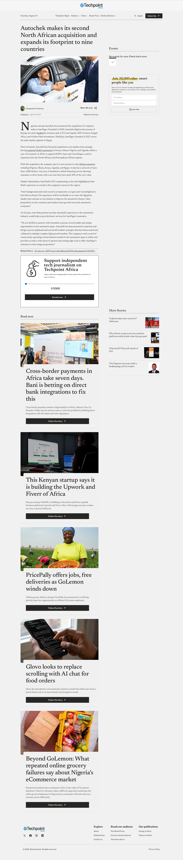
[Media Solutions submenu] (115, 15)
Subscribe (152, 16)
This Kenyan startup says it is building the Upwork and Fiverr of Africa (60, 487)
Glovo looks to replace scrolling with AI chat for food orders (57, 674)
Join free (135, 109)
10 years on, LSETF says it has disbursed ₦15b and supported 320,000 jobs (65, 251)
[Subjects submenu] (79, 15)
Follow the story (55, 421)
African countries (87, 164)
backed (40, 133)
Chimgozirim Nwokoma (35, 109)
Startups (95, 115)
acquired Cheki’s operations (40, 150)
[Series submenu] (87, 15)
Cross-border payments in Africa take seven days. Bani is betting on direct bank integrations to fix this (59, 385)
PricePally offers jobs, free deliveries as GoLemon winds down (59, 582)
